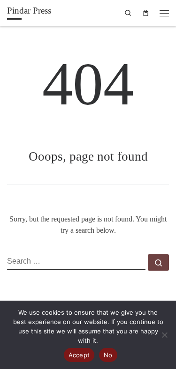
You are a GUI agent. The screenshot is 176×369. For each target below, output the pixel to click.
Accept (79, 355)
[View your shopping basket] (146, 12)
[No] (164, 334)
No (108, 355)
